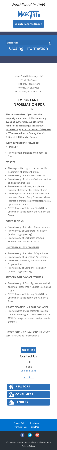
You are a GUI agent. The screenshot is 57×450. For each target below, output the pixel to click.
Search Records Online (28, 24)
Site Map (35, 427)
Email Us (28, 377)
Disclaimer (35, 423)
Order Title (28, 349)
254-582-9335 (28, 370)
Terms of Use (20, 427)
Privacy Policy (20, 423)
